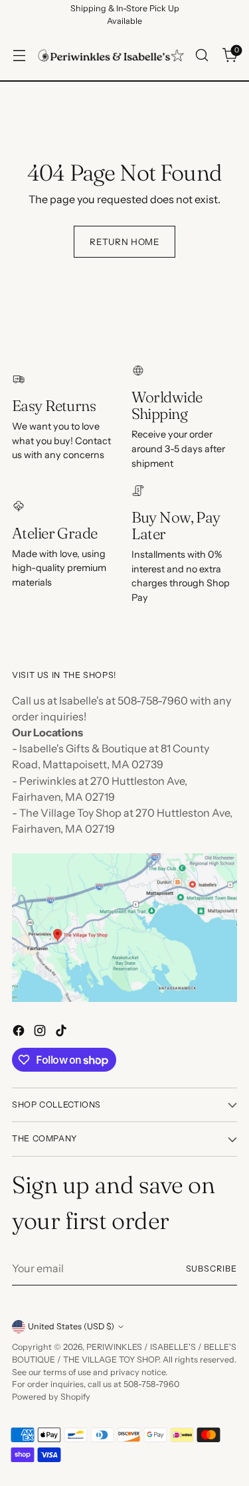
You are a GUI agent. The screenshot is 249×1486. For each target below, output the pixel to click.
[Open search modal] (201, 55)
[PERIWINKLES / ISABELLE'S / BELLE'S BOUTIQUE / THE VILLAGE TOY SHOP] (111, 55)
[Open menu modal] (19, 55)
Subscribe (211, 1269)
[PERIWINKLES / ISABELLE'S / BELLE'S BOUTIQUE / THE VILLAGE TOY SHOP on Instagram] (41, 1032)
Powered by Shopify (51, 1397)
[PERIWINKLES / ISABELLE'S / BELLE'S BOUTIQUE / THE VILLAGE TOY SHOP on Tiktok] (62, 1032)
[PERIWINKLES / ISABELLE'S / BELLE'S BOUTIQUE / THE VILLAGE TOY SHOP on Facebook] (20, 1032)
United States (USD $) (71, 1326)
